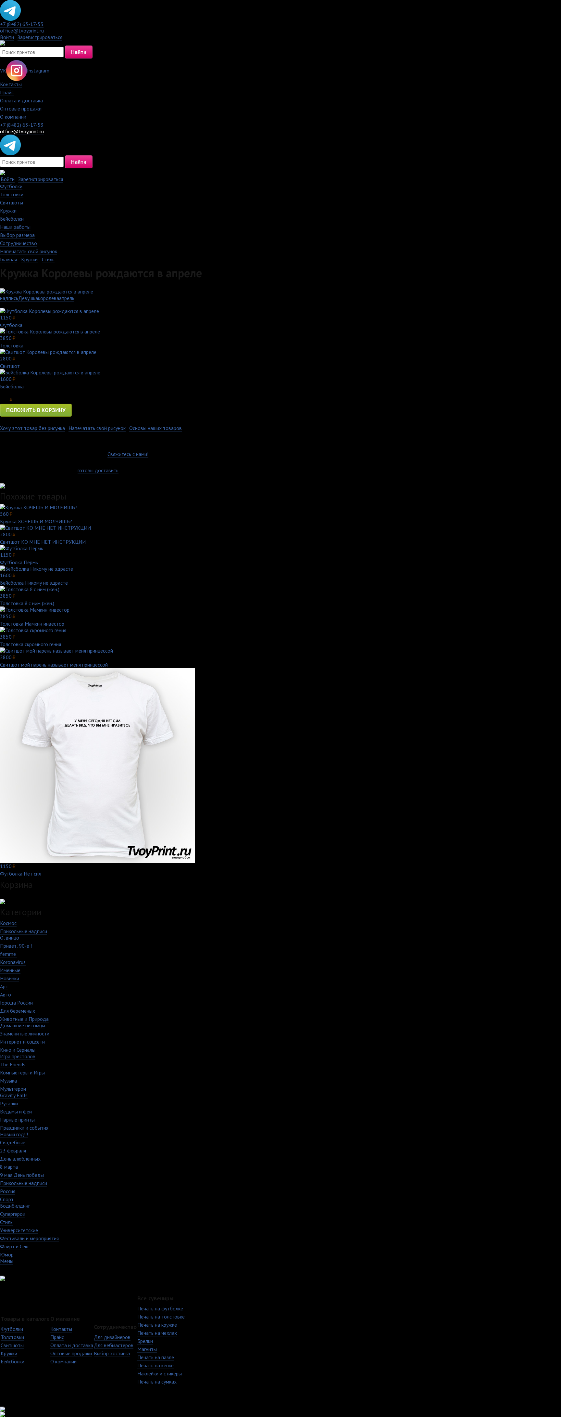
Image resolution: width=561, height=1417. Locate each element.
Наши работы (15, 227)
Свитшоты (11, 202)
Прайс (7, 92)
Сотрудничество (18, 243)
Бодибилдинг (15, 1205)
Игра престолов (17, 1056)
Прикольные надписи (23, 931)
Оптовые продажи (21, 108)
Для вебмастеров (113, 1345)
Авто (5, 994)
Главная (8, 259)
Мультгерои (13, 1089)
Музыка (9, 1080)
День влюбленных (20, 1158)
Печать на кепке (155, 1365)
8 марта (9, 1167)
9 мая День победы (22, 1175)
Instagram (38, 70)
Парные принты (17, 1119)
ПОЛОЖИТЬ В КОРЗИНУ (36, 410)
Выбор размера (17, 235)
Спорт (7, 1199)
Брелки (145, 1341)
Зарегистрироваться (40, 37)
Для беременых (17, 1011)
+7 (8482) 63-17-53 (22, 24)
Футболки (11, 186)
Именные (10, 970)
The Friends (12, 1064)
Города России (16, 1002)
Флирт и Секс (15, 1246)
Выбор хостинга (112, 1353)
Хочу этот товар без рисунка (32, 428)
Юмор (7, 1254)
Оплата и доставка (21, 100)
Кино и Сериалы (17, 1049)
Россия (7, 1191)
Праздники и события (24, 1127)
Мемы (6, 1261)
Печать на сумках (157, 1381)
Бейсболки (12, 218)
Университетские (19, 1230)
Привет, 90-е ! (16, 945)
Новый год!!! (14, 1134)
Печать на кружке (157, 1324)
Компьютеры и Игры (22, 1072)
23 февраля (13, 1150)
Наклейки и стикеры (159, 1373)
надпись (9, 298)
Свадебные (12, 1142)
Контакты (11, 84)
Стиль (48, 259)
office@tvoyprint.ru (22, 30)
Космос (8, 923)
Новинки (9, 978)
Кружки (8, 210)
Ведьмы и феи (16, 1111)
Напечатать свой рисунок (28, 251)
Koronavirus (13, 962)
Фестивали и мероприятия (29, 1238)
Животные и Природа (24, 1019)
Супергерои (12, 1214)
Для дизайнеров (112, 1337)
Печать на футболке (160, 1308)
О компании (13, 116)
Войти (7, 37)
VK (3, 70)
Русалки (9, 1103)
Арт (4, 986)
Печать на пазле (155, 1357)
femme (8, 954)
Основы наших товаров (155, 428)
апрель (66, 298)
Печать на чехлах (157, 1333)
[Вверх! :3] (280, 1409)
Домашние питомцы (22, 1025)
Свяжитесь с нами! (127, 454)
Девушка (28, 298)
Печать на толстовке (161, 1316)
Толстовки (11, 194)
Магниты (147, 1349)
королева (48, 298)
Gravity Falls (14, 1095)
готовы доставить (98, 470)
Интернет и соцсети (22, 1041)
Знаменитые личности (24, 1033)
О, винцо (9, 937)
